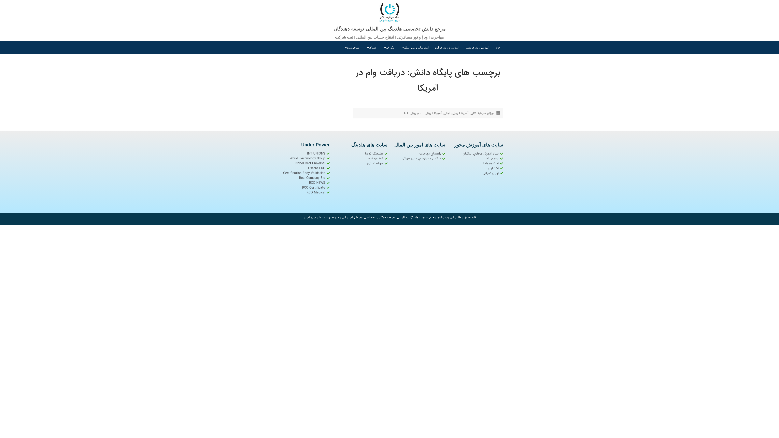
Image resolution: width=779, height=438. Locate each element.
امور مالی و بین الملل (416, 47)
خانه (497, 47)
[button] (414, 47)
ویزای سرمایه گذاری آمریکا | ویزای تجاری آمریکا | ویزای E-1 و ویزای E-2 (449, 113)
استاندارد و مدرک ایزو (447, 47)
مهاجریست (353, 47)
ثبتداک (372, 47)
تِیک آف (390, 47)
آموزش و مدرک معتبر (477, 47)
